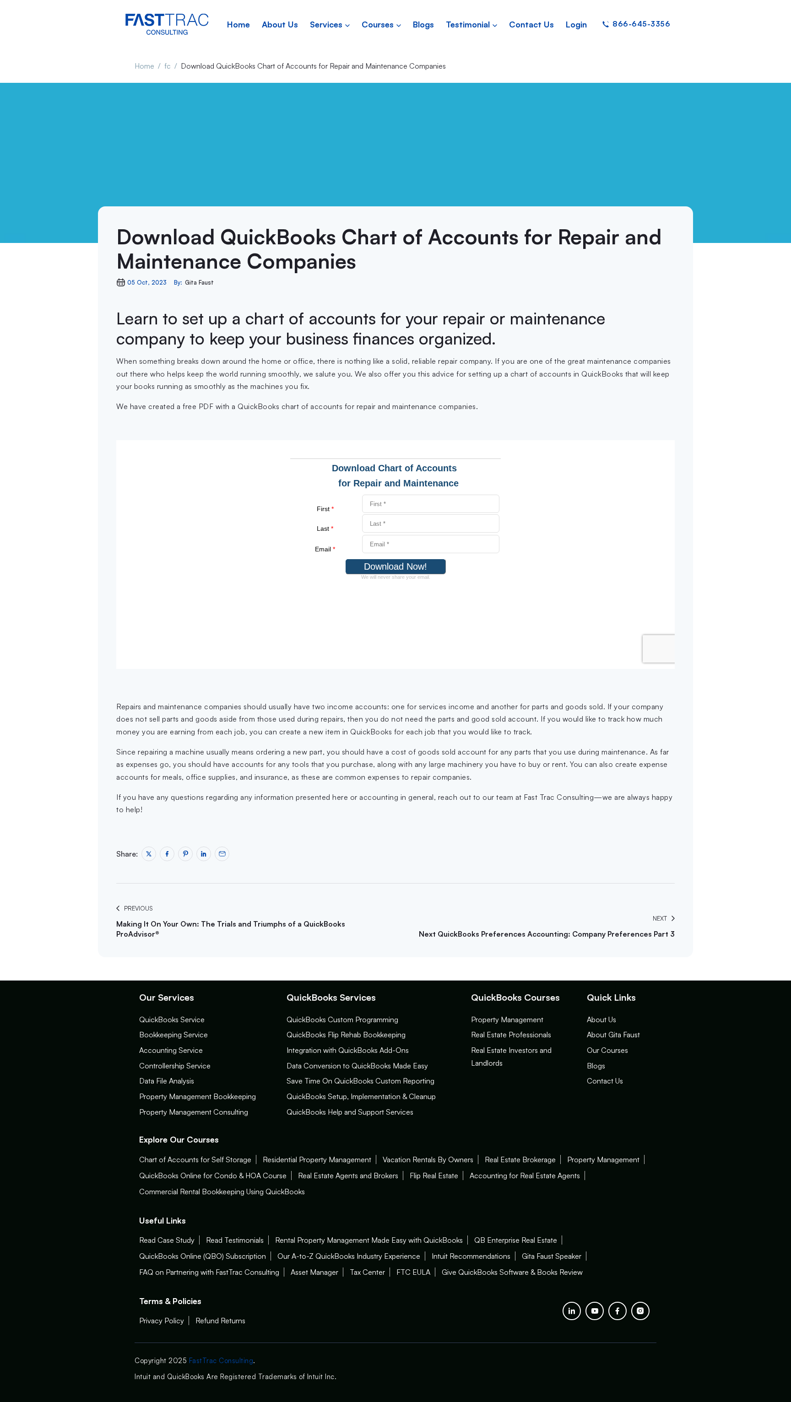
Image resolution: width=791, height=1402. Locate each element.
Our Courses (607, 1050)
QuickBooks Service (172, 1019)
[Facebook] (617, 1311)
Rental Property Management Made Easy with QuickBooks (369, 1240)
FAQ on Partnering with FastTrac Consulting (209, 1272)
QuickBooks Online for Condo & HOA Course (213, 1175)
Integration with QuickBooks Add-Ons (348, 1050)
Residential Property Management (317, 1159)
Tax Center (367, 1272)
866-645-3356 (641, 23)
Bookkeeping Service (173, 1034)
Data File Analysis (166, 1080)
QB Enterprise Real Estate (515, 1240)
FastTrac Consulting (221, 1360)
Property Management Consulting (193, 1111)
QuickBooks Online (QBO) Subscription (202, 1256)
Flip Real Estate (434, 1175)
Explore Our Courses (179, 1139)
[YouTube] (594, 1311)
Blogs (596, 1065)
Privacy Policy (161, 1320)
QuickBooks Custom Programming (342, 1019)
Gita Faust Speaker (551, 1256)
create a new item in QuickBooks (335, 731)
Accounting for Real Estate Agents (525, 1175)
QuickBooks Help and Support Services (350, 1111)
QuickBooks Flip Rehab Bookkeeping (346, 1034)
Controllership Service (175, 1065)
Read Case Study (167, 1240)
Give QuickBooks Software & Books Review (512, 1272)
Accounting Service (171, 1050)
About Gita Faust (613, 1034)
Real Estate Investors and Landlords (511, 1057)
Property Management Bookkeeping (197, 1096)
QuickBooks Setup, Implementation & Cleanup (361, 1096)
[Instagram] (640, 1311)
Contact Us (605, 1080)
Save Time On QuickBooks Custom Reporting (360, 1080)
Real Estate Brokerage (520, 1159)
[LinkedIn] (572, 1311)
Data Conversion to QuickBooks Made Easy (357, 1065)
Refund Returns (220, 1320)
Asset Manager (314, 1272)
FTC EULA (413, 1272)
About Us (601, 1019)
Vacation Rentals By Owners (428, 1159)
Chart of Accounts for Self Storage (195, 1159)
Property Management (507, 1019)
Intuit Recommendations (471, 1256)
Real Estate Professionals (511, 1034)
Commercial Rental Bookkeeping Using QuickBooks (222, 1191)
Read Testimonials (235, 1240)
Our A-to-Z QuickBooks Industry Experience (348, 1256)
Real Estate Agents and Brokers (348, 1175)
